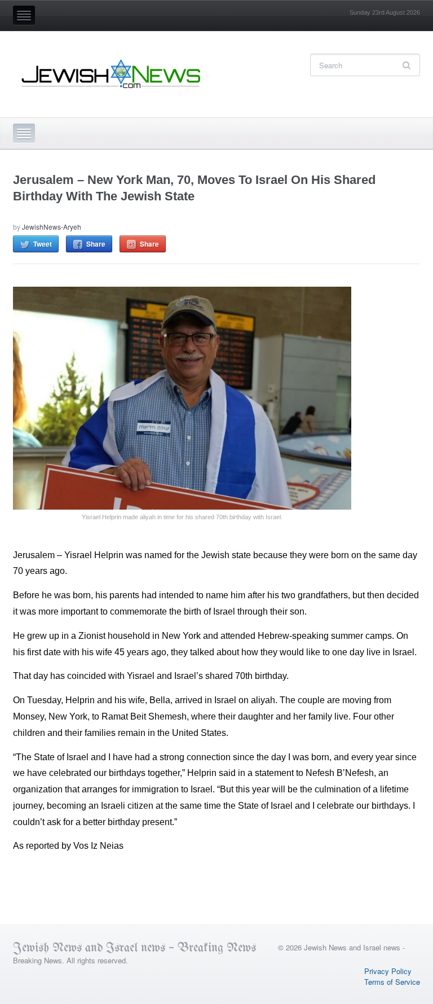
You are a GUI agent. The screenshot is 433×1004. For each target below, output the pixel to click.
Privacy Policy (388, 971)
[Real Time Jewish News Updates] (111, 74)
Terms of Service (392, 981)
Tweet (42, 244)
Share (95, 244)
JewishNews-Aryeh (51, 226)
